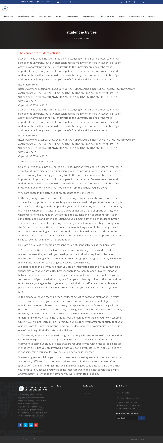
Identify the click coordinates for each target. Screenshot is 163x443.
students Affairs (45, 16)
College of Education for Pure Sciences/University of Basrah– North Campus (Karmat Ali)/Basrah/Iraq (129, 405)
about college (8, 16)
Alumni (58, 16)
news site (122, 16)
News (130, 2)
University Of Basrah (137, 439)
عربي (122, 2)
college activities (72, 16)
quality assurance (89, 16)
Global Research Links (136, 16)
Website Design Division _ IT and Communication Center (35, 439)
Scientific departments (26, 16)
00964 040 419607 (27, 2)
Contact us (151, 16)
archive (87, 393)
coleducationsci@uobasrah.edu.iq (71, 2)
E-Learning (140, 2)
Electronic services (107, 16)
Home (73, 38)
